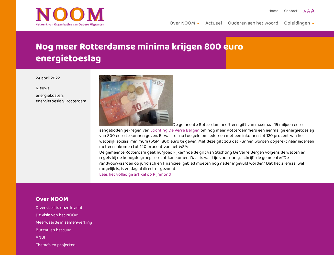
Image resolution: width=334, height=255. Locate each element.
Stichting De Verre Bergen (175, 130)
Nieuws (42, 88)
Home (273, 11)
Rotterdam (76, 101)
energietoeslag (50, 101)
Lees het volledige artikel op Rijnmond (135, 174)
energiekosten (49, 95)
